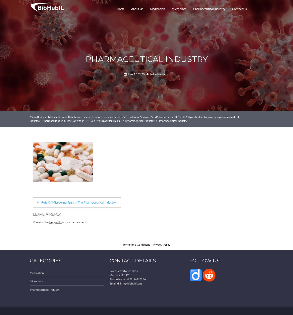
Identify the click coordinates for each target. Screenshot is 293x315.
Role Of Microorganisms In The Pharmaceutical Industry (122, 120)
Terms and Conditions (136, 244)
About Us (137, 9)
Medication (157, 9)
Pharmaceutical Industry (209, 9)
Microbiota (179, 9)
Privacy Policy (161, 244)
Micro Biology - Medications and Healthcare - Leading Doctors (66, 117)
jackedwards (157, 74)
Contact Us (239, 9)
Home (121, 9)
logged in (55, 222)
